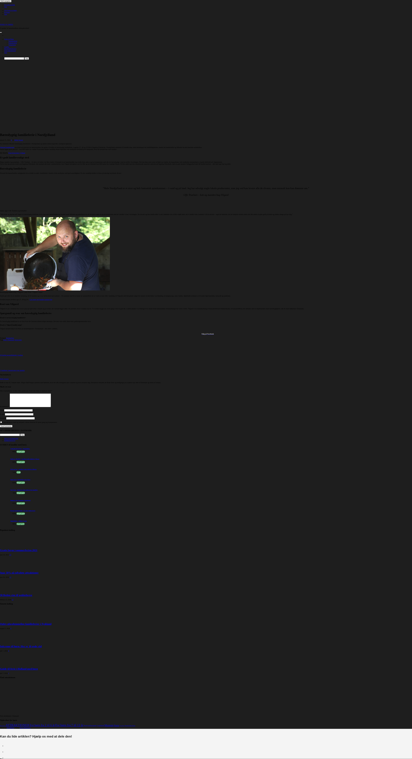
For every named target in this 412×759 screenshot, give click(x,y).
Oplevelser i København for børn (20, 479)
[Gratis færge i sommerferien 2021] (8, 546)
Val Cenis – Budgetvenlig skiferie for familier (24, 490)
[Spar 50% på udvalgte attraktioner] (8, 568)
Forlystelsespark (90, 726)
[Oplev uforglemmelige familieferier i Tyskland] (8, 619)
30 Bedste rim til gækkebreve (16, 595)
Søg (5, 7)
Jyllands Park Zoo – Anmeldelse (20, 449)
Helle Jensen (18, 140)
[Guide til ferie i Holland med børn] (8, 664)
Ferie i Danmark (8, 340)
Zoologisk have (130, 725)
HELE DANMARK (11, 439)
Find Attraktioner (10, 51)
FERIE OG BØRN (6, 24)
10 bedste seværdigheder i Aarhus (11, 355)
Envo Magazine (25, 728)
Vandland (122, 725)
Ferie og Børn (9, 39)
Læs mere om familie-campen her (41, 299)
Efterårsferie (13, 43)
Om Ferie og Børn (10, 10)
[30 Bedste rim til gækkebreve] (8, 590)
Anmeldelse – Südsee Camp (18, 521)
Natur (116, 725)
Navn (2, 410)
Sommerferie (13, 41)
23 (10, 555)
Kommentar (4, 406)
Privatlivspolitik (9, 5)
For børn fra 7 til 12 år (69, 725)
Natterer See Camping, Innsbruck (20, 500)
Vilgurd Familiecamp (7, 147)
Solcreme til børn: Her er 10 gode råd (21, 646)
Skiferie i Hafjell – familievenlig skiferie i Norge (24, 459)
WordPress (10, 728)
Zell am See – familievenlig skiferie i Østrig (23, 469)
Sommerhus (10, 338)
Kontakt (7, 12)
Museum (109, 725)
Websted (3, 418)
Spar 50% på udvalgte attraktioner (19, 572)
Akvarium (2, 725)
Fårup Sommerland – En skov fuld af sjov (22, 510)
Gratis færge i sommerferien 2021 (18, 550)
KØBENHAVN (9, 440)
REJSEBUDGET (10, 49)
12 (10, 577)
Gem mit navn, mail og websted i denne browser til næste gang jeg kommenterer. (30, 422)
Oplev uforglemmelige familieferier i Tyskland (25, 624)
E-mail (2, 414)
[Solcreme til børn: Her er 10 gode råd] (8, 642)
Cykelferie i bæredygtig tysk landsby (12, 370)
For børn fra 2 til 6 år (42, 725)
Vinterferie (12, 45)
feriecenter (18, 340)
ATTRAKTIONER (17, 725)
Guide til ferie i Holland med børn (19, 668)
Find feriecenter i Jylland (16, 153)
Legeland (100, 725)
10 (12, 600)
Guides (6, 47)
